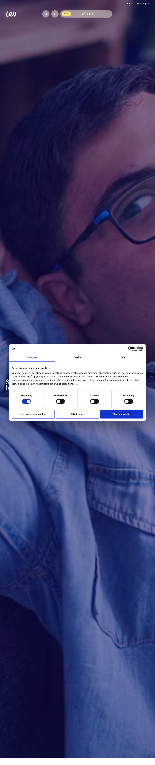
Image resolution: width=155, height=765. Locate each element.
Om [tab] (123, 357)
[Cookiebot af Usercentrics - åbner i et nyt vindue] (130, 348)
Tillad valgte (77, 414)
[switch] (60, 401)
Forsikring (143, 3)
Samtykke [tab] (32, 357)
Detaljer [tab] (77, 357)
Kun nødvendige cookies (33, 414)
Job (130, 3)
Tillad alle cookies (121, 414)
